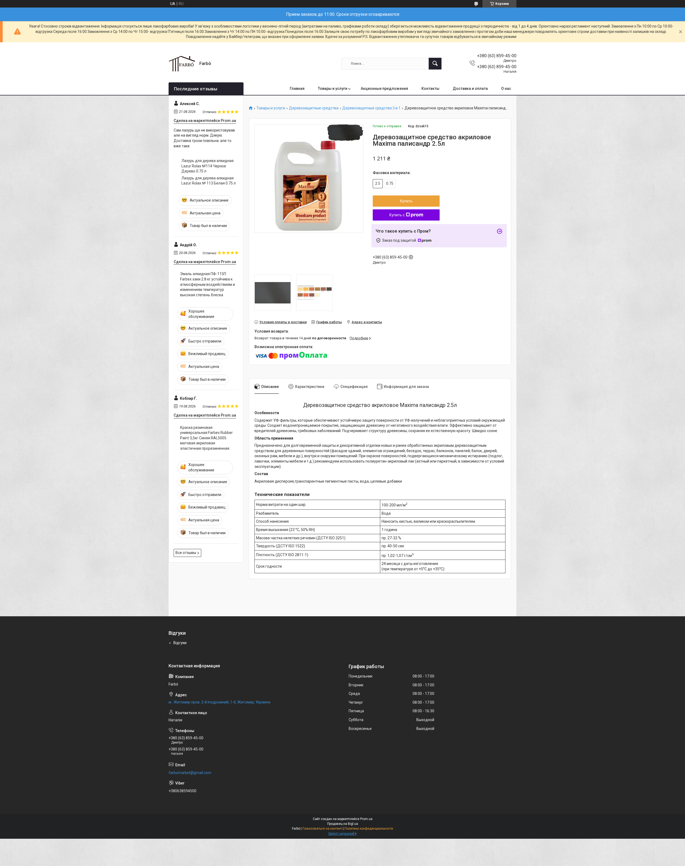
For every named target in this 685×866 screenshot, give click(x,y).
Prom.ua (366, 819)
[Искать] (435, 64)
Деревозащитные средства (313, 108)
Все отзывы (186, 553)
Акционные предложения (384, 88)
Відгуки (180, 643)
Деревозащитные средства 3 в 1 (371, 108)
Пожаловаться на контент (322, 828)
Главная (297, 88)
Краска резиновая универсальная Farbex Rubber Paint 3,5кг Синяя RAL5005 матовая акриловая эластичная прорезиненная (206, 438)
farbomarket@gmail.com (190, 773)
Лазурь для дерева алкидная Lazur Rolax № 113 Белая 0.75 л (208, 181)
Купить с (397, 215)
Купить (406, 201)
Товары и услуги (332, 88)
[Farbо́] (182, 63)
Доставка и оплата (470, 88)
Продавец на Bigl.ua (342, 824)
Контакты (430, 88)
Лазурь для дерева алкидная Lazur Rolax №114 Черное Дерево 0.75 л (207, 166)
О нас (506, 88)
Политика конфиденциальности (368, 828)
